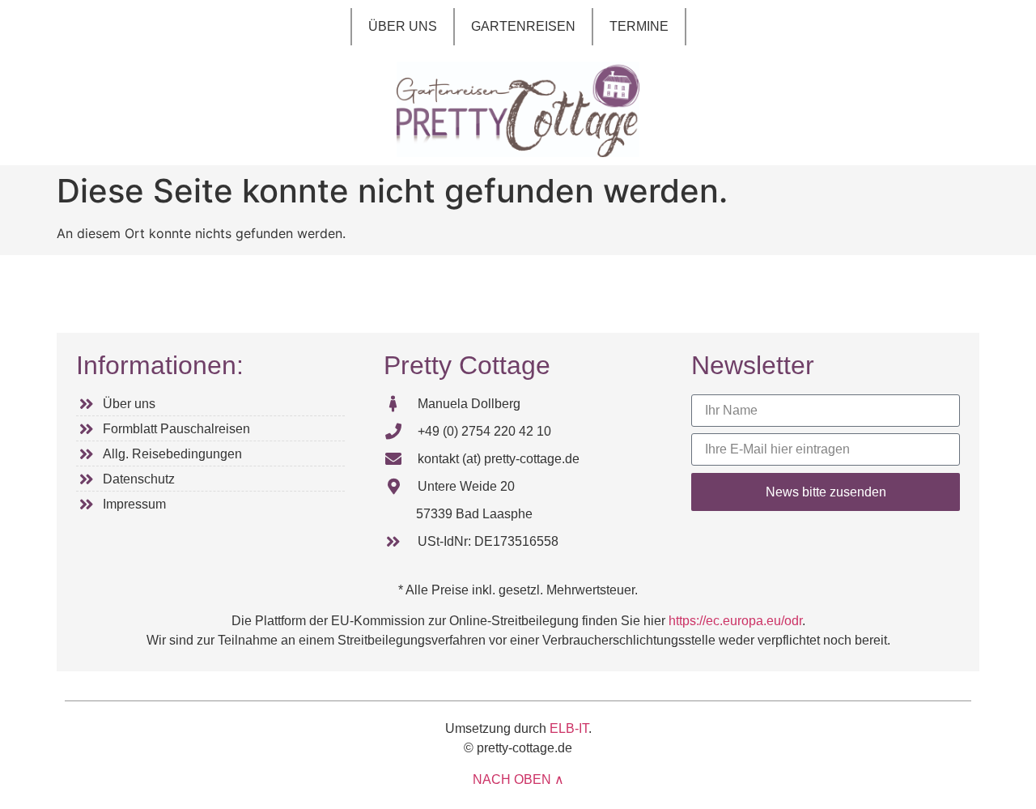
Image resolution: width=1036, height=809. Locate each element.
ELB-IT (569, 728)
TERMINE (639, 26)
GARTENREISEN (523, 26)
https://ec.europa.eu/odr (735, 621)
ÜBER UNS (402, 26)
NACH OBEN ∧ (518, 779)
